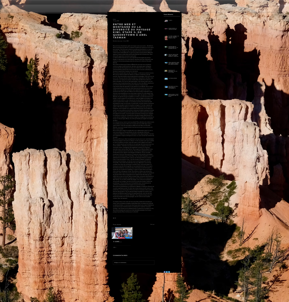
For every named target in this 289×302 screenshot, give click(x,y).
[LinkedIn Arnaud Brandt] (167, 272)
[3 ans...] (122, 233)
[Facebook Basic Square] (164, 272)
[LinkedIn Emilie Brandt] (169, 272)
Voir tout (152, 224)
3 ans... (117, 241)
